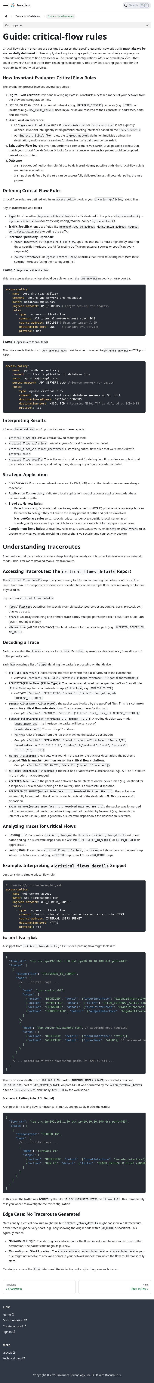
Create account (13, 1326)
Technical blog (12, 1358)
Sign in (7, 1332)
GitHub (7, 1352)
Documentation (13, 1320)
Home (7, 1314)
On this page (13, 25)
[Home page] (6, 16)
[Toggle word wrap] (135, 957)
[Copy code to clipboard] (141, 289)
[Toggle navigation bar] (5, 5)
